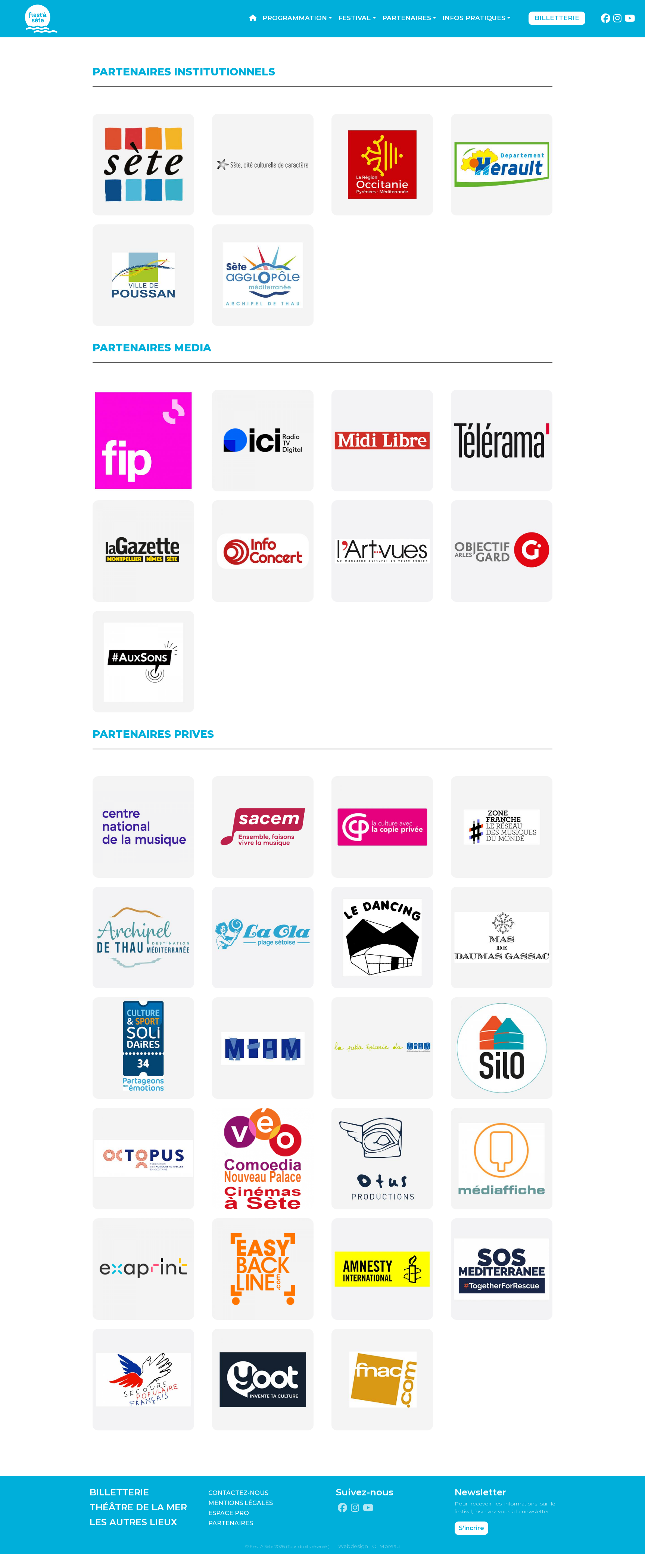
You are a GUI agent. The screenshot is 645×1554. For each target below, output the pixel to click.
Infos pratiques (473, 18)
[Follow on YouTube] (630, 19)
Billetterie (557, 18)
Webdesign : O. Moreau (369, 1546)
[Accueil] (252, 18)
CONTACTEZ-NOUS (238, 1492)
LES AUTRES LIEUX (133, 1522)
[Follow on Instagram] (617, 19)
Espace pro (228, 1513)
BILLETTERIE (119, 1492)
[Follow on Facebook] (605, 19)
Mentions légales (240, 1503)
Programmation (294, 18)
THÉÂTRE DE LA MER (138, 1507)
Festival (354, 18)
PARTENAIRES (230, 1523)
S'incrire (471, 1528)
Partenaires (406, 18)
